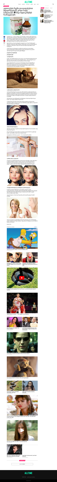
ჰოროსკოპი (27, 4)
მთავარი (19, 4)
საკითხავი (23, 4)
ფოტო (38, 4)
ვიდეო (35, 4)
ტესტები (32, 4)
